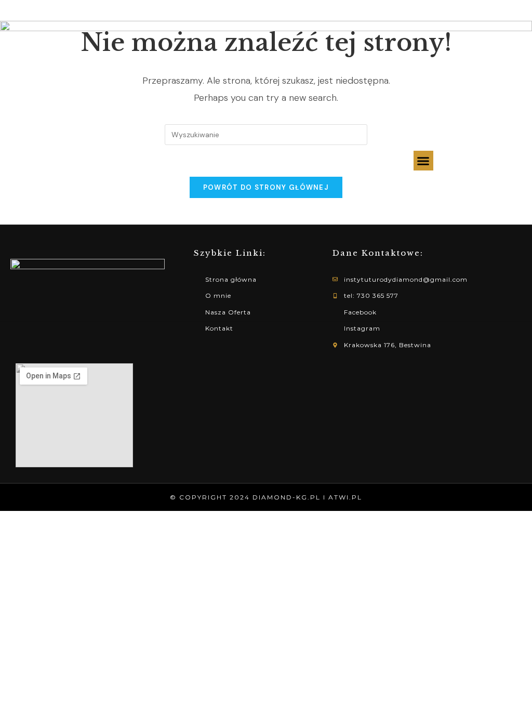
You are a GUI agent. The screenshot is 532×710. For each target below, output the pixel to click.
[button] (423, 160)
